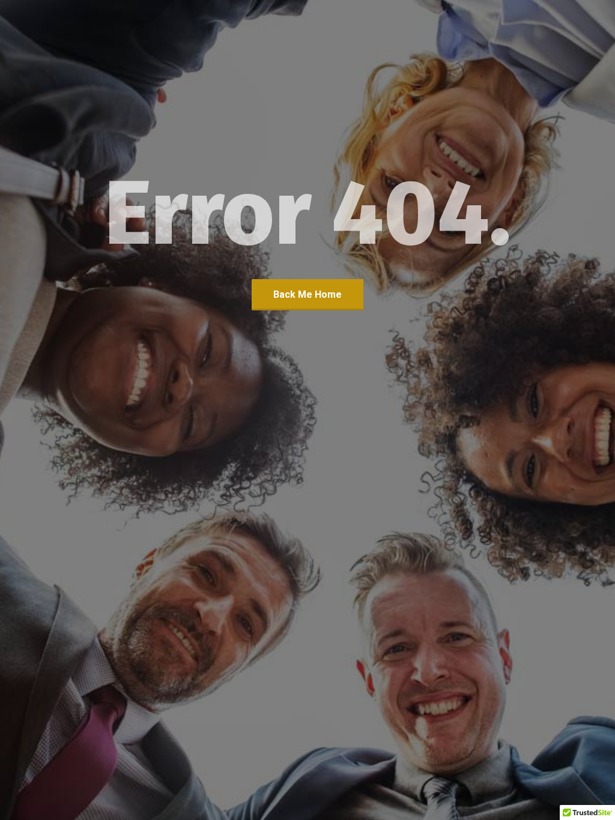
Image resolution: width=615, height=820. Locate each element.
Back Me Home (307, 294)
